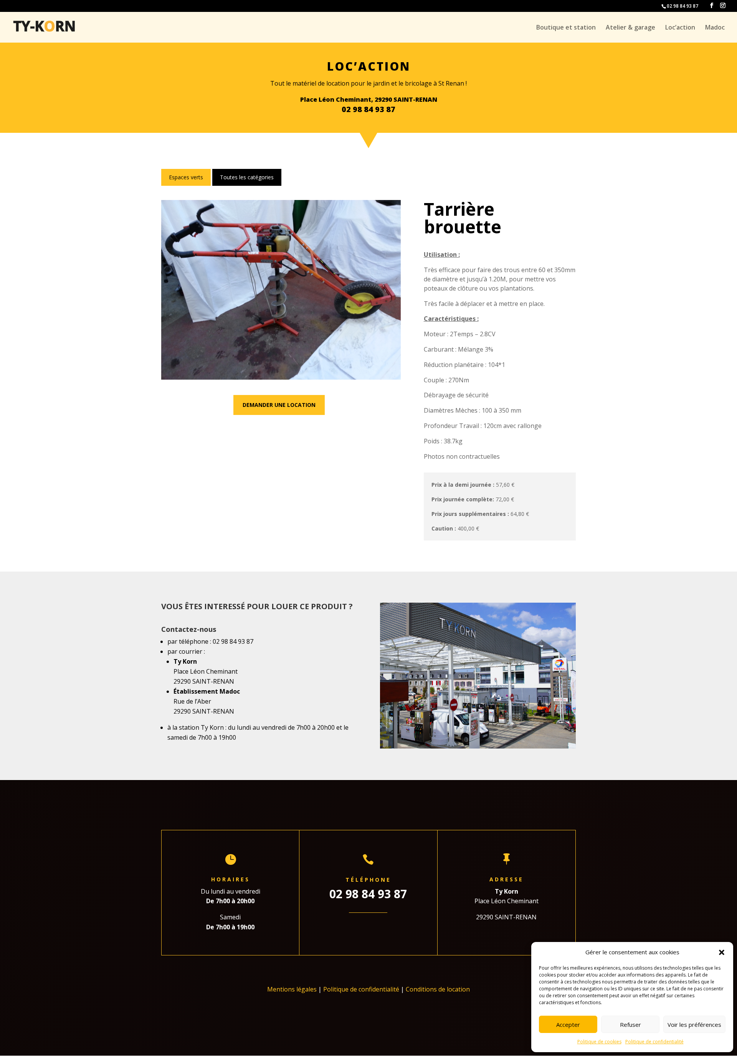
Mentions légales (292, 989)
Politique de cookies (599, 1041)
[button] (721, 952)
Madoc (715, 28)
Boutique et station (566, 28)
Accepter (568, 1024)
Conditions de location (438, 989)
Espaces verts (186, 177)
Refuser (630, 1024)
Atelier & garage (630, 28)
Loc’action (680, 28)
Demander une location (279, 404)
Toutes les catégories (247, 177)
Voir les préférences (694, 1024)
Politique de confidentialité (654, 1041)
